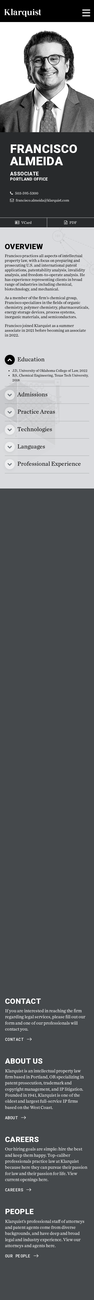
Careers (14, 1189)
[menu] (86, 13)
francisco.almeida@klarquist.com (42, 200)
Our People (18, 1255)
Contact (14, 1039)
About (11, 1117)
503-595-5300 (26, 193)
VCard (26, 222)
